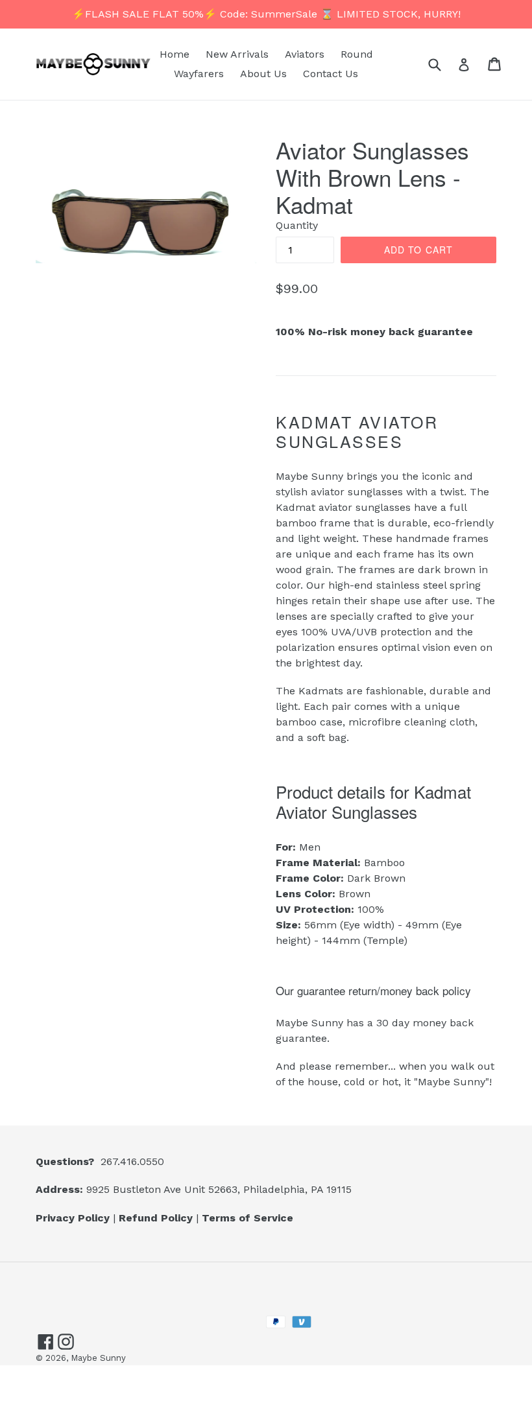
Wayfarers (199, 73)
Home (174, 54)
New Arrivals (237, 54)
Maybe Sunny (98, 1358)
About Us (263, 73)
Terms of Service (247, 1218)
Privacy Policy (73, 1218)
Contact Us (330, 73)
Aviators (304, 54)
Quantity (297, 225)
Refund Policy (156, 1218)
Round (357, 54)
